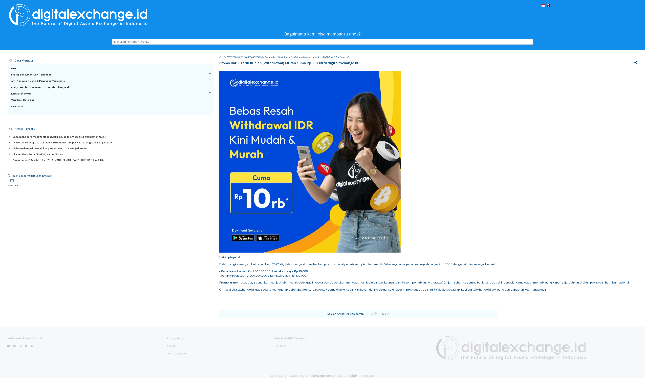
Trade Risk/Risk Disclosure (289, 338)
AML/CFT (172, 346)
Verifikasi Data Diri (22, 100)
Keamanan (17, 106)
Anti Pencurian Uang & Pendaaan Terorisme (38, 81)
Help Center (280, 346)
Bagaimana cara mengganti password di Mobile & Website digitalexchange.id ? (59, 136)
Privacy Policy (175, 338)
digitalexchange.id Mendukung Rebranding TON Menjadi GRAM (50, 148)
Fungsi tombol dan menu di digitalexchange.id (40, 87)
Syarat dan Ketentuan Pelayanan (31, 74)
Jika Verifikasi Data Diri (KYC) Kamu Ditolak (38, 154)
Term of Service (176, 353)
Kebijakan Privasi (21, 93)
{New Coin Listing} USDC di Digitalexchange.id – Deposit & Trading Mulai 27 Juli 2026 (62, 142)
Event (222, 57)
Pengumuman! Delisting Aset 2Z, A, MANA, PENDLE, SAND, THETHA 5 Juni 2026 (58, 160)
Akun (14, 68)
